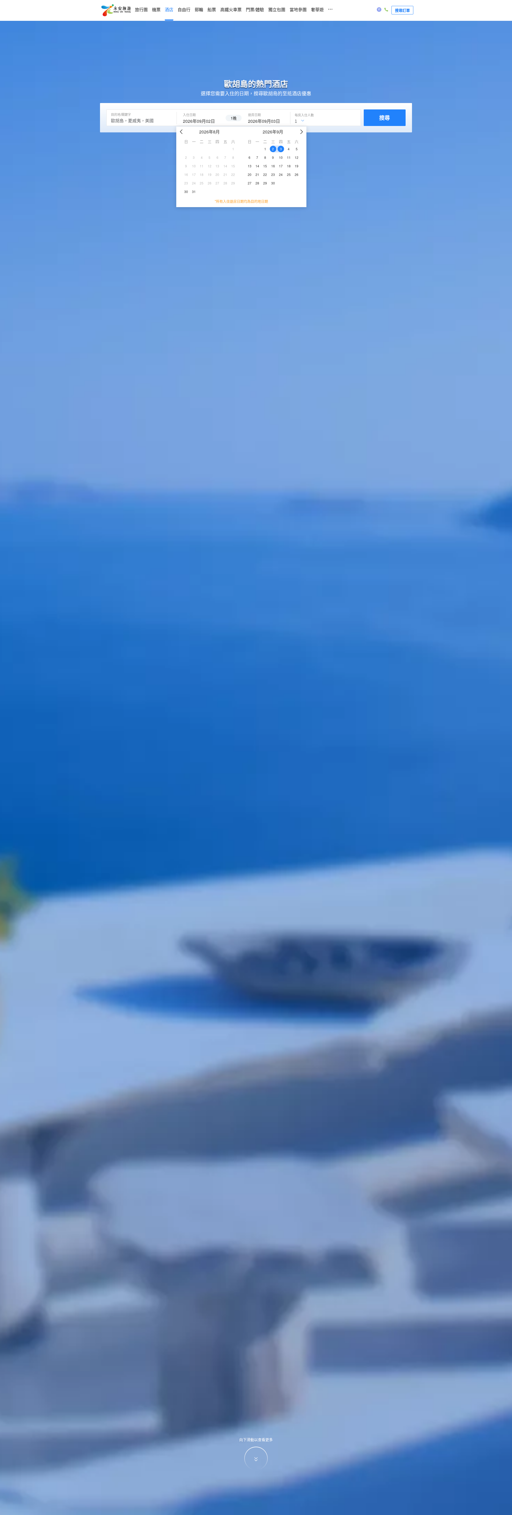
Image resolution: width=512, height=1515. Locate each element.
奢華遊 (317, 9)
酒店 (169, 9)
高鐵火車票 (231, 9)
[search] (201, 120)
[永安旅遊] (116, 10)
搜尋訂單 (402, 10)
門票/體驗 (255, 9)
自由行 (184, 9)
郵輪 (199, 9)
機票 (156, 9)
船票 (211, 9)
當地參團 (298, 9)
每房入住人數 (304, 115)
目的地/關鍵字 (121, 114)
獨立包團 (276, 9)
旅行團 (141, 9)
